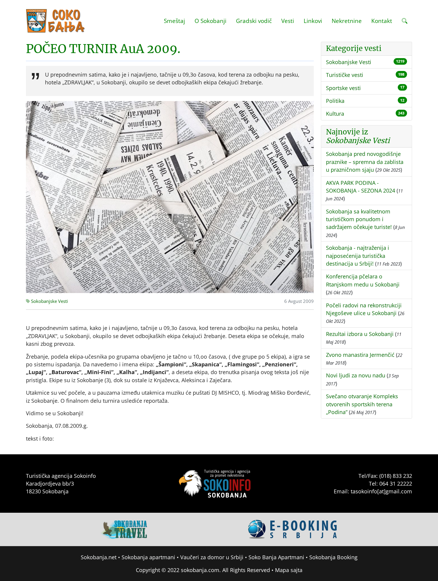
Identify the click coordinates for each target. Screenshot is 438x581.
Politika (335, 100)
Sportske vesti (343, 88)
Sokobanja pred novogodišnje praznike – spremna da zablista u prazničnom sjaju (364, 161)
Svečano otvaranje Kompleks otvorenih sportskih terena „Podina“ (362, 404)
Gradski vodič (254, 21)
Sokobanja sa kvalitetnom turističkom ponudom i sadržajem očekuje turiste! (359, 219)
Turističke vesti (344, 74)
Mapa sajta (288, 570)
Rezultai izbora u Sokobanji (360, 333)
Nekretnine (347, 21)
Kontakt (381, 21)
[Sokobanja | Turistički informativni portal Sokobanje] (56, 21)
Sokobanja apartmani (148, 557)
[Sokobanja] (124, 528)
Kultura (335, 113)
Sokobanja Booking (333, 557)
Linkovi (313, 21)
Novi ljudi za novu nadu (355, 375)
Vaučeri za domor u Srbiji (211, 557)
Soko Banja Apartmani (276, 557)
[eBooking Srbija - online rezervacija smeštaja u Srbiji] (293, 528)
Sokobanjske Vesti (49, 301)
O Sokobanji (210, 21)
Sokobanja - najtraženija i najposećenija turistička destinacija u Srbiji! (357, 255)
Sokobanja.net (99, 557)
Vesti (287, 21)
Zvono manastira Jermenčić (360, 354)
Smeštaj (174, 21)
